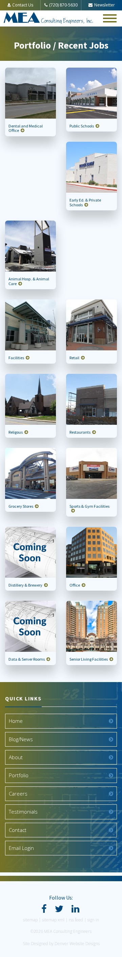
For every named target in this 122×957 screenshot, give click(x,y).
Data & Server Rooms (26, 659)
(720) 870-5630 (63, 5)
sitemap (30, 920)
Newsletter (104, 5)
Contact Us (22, 5)
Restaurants (79, 432)
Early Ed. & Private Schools (85, 202)
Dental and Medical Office (25, 128)
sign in (93, 920)
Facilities (16, 357)
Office (74, 585)
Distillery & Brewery (25, 585)
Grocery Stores (20, 506)
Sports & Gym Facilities (89, 506)
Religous (15, 432)
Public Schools (81, 125)
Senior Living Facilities (88, 659)
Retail (74, 357)
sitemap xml (53, 920)
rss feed (76, 920)
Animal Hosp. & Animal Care (28, 281)
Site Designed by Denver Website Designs (61, 943)
